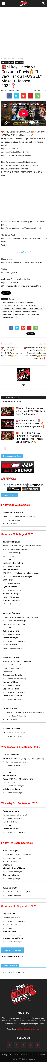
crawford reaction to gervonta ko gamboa (17, 302)
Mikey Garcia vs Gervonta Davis (26, 311)
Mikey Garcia (7, 311)
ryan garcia (19, 314)
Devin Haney (6, 305)
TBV (5, 90)
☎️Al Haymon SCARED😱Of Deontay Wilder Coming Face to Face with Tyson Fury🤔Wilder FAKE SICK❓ (35, 353)
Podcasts (4, 62)
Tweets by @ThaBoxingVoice (13, 972)
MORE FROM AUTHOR (12, 401)
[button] (43, 3)
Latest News (19, 62)
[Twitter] (30, 1045)
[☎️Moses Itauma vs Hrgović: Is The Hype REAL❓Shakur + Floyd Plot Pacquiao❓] (7, 411)
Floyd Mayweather (33, 305)
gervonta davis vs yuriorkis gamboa (29, 308)
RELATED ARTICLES (11, 398)
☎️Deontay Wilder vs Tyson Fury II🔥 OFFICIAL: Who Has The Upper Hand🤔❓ (11, 351)
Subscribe (41, 1054)
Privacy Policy (7, 1054)
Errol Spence (19, 305)
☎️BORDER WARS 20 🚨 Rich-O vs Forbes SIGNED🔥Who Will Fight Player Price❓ (30, 423)
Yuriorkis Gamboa (8, 317)
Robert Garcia (7, 314)
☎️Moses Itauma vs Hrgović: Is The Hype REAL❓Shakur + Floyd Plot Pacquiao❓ (30, 411)
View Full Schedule (12, 950)
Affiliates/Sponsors (21, 1054)
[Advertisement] (23, 33)
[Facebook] (9, 1045)
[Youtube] (37, 1045)
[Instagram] (16, 1045)
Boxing (11, 62)
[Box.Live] (12, 957)
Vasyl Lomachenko (33, 314)
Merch (33, 1054)
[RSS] (23, 1045)
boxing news (13, 299)
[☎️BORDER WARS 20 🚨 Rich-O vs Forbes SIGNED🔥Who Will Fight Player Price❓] (7, 424)
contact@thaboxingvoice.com (28, 1029)
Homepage (24, 252)
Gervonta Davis (7, 308)
